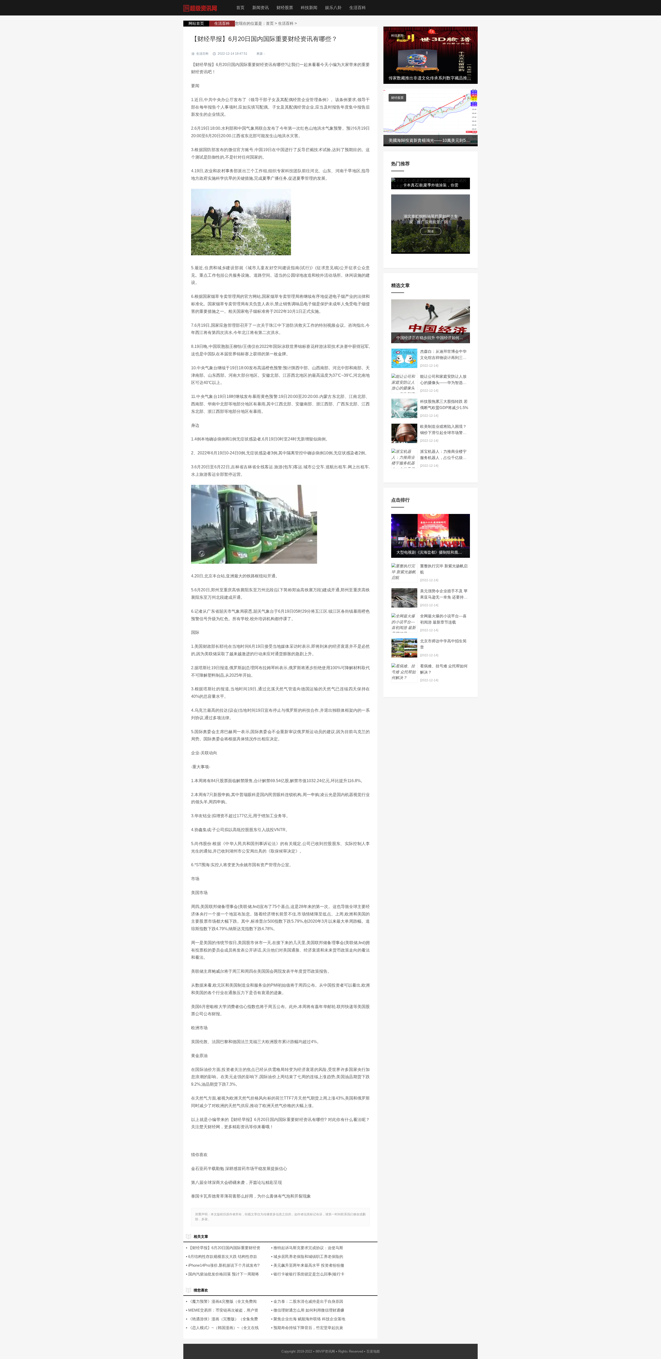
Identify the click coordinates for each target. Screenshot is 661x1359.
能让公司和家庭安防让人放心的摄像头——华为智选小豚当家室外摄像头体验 (443, 382)
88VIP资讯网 (325, 1351)
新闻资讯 (260, 7)
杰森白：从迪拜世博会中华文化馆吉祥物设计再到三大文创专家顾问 (443, 357)
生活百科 (357, 7)
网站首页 (196, 23)
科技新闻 (309, 7)
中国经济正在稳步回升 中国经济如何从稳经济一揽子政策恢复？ (451, 337)
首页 (240, 7)
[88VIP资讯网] (201, 7)
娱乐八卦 (333, 7)
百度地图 (373, 1351)
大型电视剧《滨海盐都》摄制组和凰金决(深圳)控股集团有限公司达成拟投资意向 (465, 552)
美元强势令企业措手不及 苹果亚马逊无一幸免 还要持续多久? (444, 597)
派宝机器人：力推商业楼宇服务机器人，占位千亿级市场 (443, 457)
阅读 (431, 231)
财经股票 (285, 7)
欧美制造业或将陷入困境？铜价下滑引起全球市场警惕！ (443, 432)
